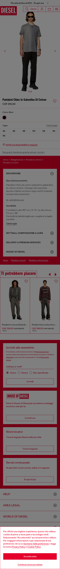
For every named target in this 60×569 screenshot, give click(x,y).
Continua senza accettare (30, 564)
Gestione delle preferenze (36, 543)
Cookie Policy (34, 547)
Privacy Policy (18, 547)
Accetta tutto (30, 556)
